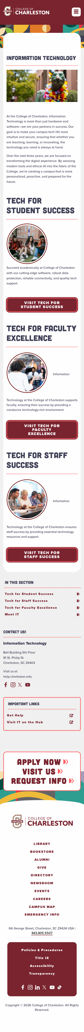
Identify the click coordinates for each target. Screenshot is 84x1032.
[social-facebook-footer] (22, 988)
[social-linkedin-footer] (37, 988)
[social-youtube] (27, 686)
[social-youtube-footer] (52, 988)
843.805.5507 (42, 933)
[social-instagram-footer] (30, 988)
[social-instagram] (13, 686)
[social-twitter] (20, 686)
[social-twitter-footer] (44, 988)
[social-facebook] (5, 686)
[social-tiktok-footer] (59, 988)
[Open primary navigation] (76, 12)
